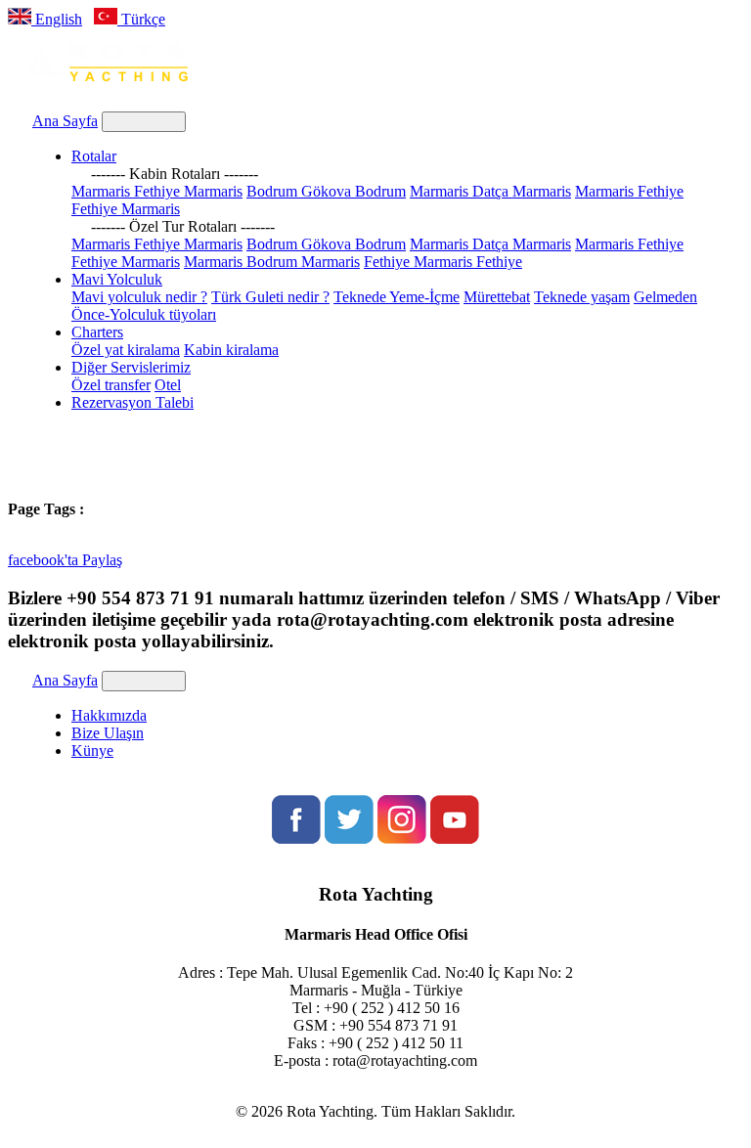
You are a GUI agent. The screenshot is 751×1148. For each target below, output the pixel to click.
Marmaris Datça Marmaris (490, 191)
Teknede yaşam (582, 296)
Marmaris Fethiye (629, 191)
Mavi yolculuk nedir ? (139, 296)
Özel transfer (111, 384)
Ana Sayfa (65, 120)
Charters (97, 332)
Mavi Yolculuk (116, 279)
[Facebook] (296, 838)
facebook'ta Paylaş (65, 560)
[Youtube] (454, 838)
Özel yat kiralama (125, 349)
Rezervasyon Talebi (132, 402)
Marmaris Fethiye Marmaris (157, 191)
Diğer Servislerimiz (131, 367)
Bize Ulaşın (107, 733)
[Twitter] (349, 838)
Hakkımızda (109, 715)
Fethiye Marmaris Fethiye (443, 261)
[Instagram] (401, 838)
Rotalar (93, 156)
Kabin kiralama (231, 349)
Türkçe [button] (141, 19)
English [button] (56, 19)
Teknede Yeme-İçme (396, 296)
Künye (92, 750)
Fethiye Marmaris (125, 208)
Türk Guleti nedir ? (270, 296)
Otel (168, 384)
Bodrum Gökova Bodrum (326, 191)
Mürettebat (497, 296)
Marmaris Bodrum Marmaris (272, 261)
